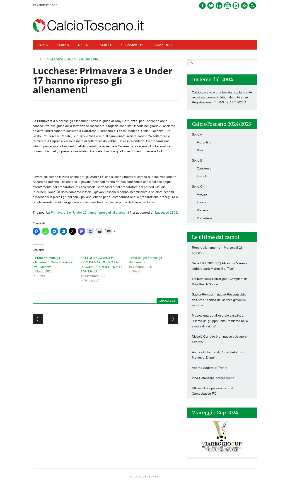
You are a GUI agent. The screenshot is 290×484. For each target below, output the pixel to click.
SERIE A (63, 45)
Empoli (202, 176)
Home (42, 45)
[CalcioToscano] (88, 31)
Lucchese (167, 300)
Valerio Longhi (90, 59)
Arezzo (202, 194)
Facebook (202, 5)
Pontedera (204, 218)
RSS (244, 5)
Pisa (200, 150)
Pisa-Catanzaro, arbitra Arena (213, 378)
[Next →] (173, 319)
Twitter (210, 5)
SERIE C (106, 45)
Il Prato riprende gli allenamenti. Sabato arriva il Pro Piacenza (52, 262)
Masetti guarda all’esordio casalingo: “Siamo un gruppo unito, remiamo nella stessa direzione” (220, 321)
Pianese (202, 210)
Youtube (227, 5)
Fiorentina (204, 142)
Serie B (197, 160)
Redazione (162, 45)
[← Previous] (38, 319)
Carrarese (204, 168)
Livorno (202, 202)
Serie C (197, 186)
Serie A (197, 134)
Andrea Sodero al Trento (209, 368)
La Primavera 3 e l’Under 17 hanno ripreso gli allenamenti (87, 212)
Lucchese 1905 (166, 212)
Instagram (235, 5)
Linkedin (219, 5)
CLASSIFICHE (132, 45)
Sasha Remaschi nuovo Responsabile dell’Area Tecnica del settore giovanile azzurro (219, 300)
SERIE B (84, 45)
